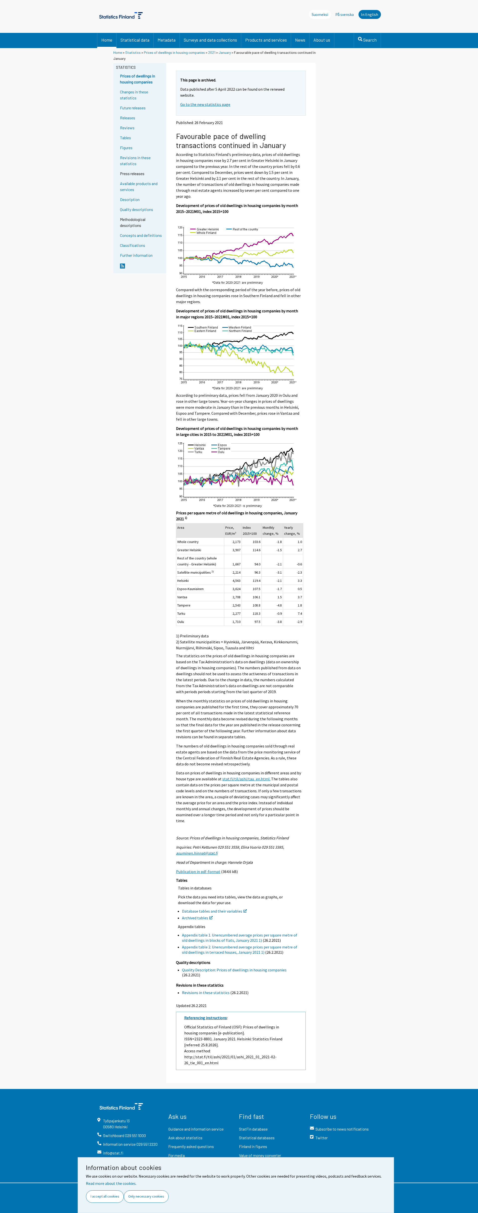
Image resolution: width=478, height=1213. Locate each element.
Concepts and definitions (141, 235)
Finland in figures (253, 1146)
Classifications (132, 245)
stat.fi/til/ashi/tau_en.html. (246, 778)
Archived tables (195, 917)
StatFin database (253, 1129)
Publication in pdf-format (198, 871)
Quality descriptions (136, 209)
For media (176, 1155)
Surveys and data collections (210, 40)
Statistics (133, 52)
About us (321, 40)
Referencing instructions (205, 1017)
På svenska (344, 14)
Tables (125, 137)
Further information (136, 255)
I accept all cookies (105, 1196)
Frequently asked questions (191, 1146)
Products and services (266, 40)
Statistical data (134, 40)
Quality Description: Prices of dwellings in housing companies (234, 969)
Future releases (133, 107)
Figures (126, 147)
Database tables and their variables (212, 911)
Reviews (127, 127)
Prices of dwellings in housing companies (174, 52)
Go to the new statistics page (205, 104)
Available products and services (139, 186)
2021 (211, 52)
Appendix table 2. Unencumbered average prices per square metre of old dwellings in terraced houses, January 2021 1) (239, 949)
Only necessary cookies (146, 1196)
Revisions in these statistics (135, 160)
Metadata (167, 40)
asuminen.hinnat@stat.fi (197, 853)
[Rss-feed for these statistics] (142, 268)
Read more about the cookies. (111, 1183)
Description (130, 199)
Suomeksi (320, 14)
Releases (127, 117)
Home (106, 40)
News (300, 40)
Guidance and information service (196, 1129)
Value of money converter (260, 1155)
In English (369, 14)
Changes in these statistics (134, 94)
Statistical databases (257, 1137)
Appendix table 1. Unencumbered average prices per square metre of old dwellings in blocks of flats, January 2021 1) (239, 938)
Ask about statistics (185, 1137)
